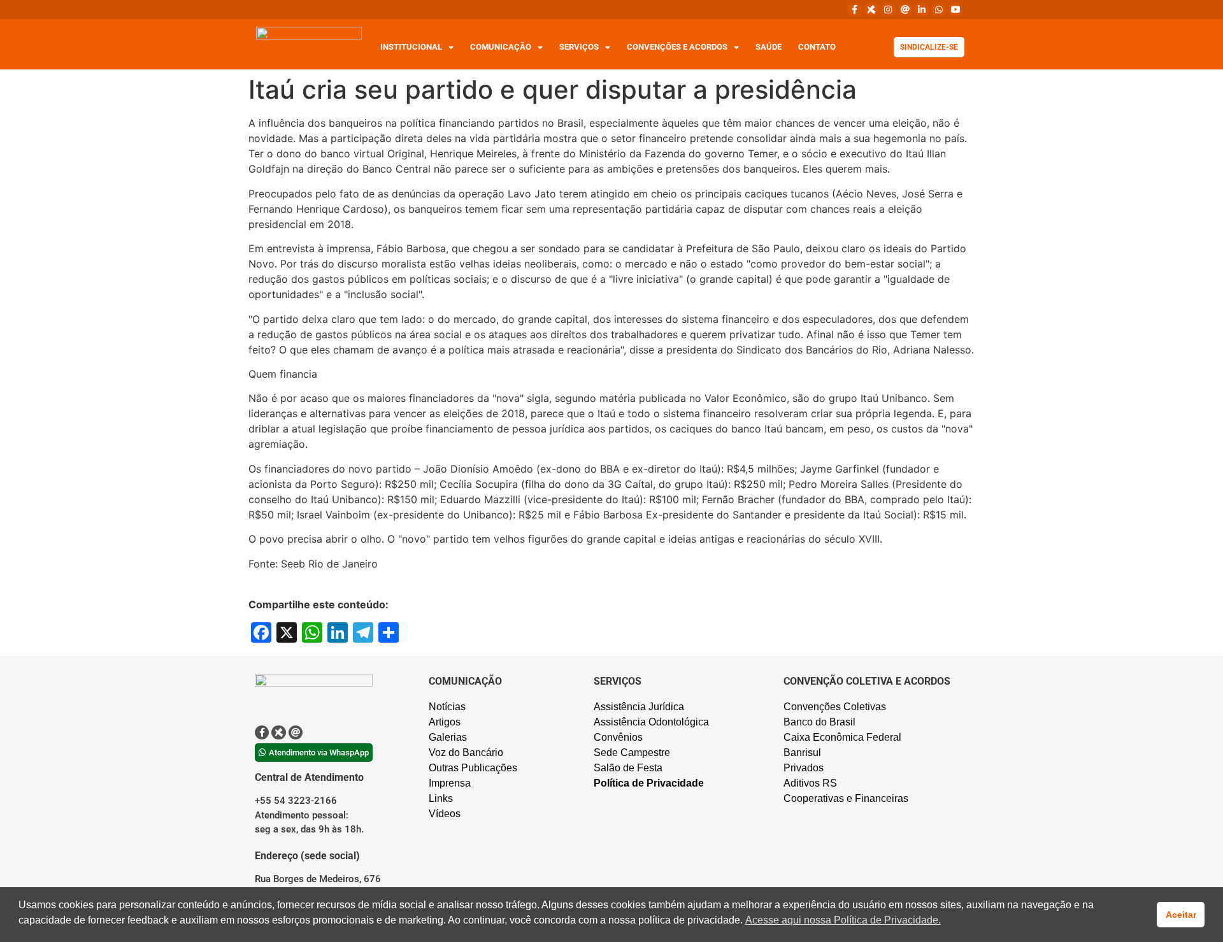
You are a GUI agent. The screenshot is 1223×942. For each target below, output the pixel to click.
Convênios (618, 737)
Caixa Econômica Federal (842, 737)
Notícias (447, 706)
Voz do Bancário (466, 752)
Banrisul (802, 752)
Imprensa (450, 783)
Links (441, 798)
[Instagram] (888, 10)
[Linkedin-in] (922, 10)
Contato (817, 47)
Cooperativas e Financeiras (845, 798)
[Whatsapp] (938, 10)
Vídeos (445, 813)
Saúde (768, 47)
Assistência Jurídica (639, 706)
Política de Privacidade (649, 783)
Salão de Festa (628, 767)
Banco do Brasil (819, 722)
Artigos (445, 722)
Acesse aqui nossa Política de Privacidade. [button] (843, 920)
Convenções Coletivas (834, 706)
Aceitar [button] (1181, 915)
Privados (803, 767)
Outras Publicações (473, 767)
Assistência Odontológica (651, 722)
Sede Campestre (632, 752)
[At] (905, 10)
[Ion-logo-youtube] (955, 10)
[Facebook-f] (854, 10)
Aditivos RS (810, 783)
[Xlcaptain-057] (871, 10)
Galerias (448, 737)
